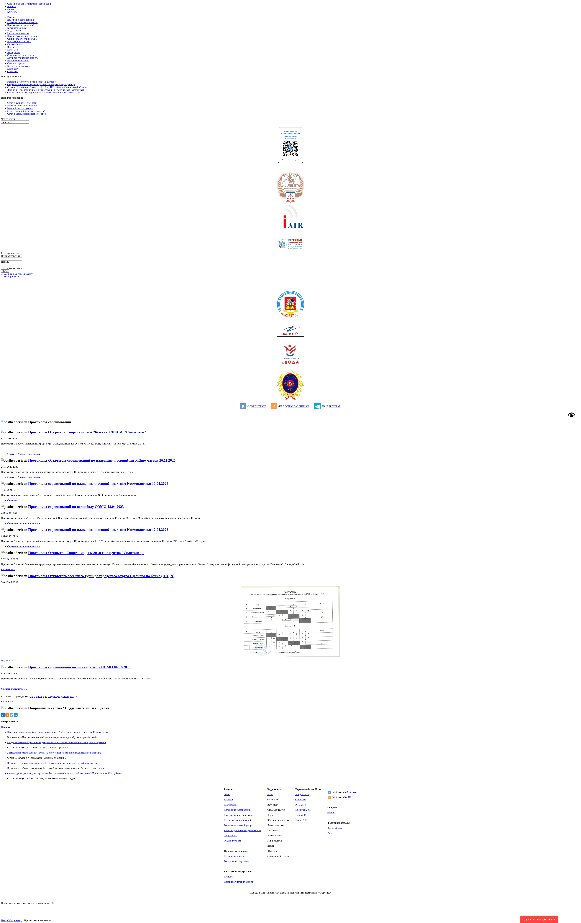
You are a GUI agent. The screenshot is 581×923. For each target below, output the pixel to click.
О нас (227, 794)
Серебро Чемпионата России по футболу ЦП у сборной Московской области (47, 87)
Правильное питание (235, 856)
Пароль (5, 261)
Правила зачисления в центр (238, 882)
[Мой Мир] (16, 715)
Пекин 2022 (301, 820)
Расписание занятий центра (238, 825)
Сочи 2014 (300, 799)
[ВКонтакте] (3, 715)
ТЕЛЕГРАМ (335, 406)
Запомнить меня (13, 268)
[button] (539, 919)
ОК (350, 797)
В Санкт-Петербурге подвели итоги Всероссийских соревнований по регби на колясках (52, 763)
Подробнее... (7, 660)
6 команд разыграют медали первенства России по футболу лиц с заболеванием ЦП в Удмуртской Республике (64, 773)
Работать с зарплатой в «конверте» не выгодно (31, 81)
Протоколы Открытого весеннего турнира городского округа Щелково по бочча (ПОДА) (101, 576)
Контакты (229, 876)
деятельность (254, 830)
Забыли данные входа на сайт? (17, 274)
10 (46, 696)
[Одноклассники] (7, 715)
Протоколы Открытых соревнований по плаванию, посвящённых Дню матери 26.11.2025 (102, 460)
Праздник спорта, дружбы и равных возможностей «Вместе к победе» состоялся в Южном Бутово (58, 732)
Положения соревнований (237, 810)
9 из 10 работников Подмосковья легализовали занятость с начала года (43, 92)
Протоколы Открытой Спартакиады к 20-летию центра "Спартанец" (86, 553)
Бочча (270, 794)
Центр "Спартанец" (11, 920)
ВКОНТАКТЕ (258, 406)
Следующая (54, 696)
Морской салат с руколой (20, 108)
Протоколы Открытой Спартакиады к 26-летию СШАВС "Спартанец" (87, 432)
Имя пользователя (10, 256)
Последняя (68, 696)
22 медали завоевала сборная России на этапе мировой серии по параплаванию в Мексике (54, 752)
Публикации (230, 804)
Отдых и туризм (232, 840)
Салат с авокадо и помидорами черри (26, 113)
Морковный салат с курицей (22, 105)
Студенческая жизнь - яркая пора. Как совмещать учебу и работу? (41, 84)
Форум (331, 812)
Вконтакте (351, 792)
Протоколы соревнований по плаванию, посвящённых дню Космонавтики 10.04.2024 (98, 483)
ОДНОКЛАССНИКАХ (297, 406)
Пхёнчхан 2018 (303, 810)
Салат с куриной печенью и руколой (26, 111)
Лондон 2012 (302, 794)
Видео (330, 833)
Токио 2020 (301, 815)
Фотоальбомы (334, 828)
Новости (5, 727)
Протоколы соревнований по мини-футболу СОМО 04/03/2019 (79, 667)
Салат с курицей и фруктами (22, 103)
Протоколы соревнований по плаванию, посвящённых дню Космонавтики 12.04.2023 (98, 530)
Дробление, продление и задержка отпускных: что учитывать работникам (45, 90)
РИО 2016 (300, 804)
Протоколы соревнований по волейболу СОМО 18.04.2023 (76, 507)
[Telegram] (11, 715)
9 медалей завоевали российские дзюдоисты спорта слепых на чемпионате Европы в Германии (56, 742)
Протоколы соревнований (237, 820)
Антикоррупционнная (235, 830)
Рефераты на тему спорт (236, 861)
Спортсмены (230, 835)
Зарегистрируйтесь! (11, 276)
